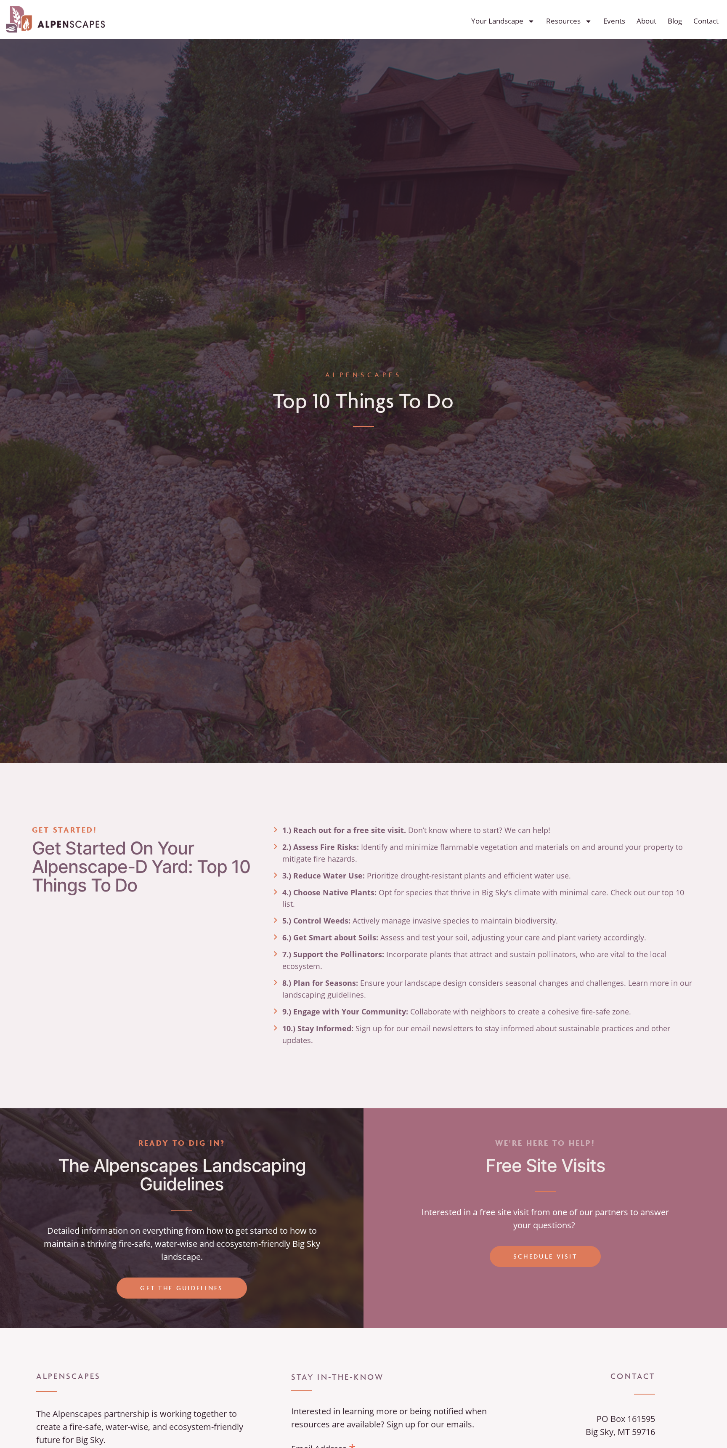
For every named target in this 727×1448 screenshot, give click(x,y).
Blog (675, 21)
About (646, 21)
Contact (706, 21)
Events (614, 21)
